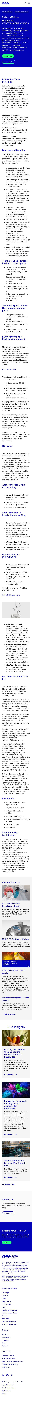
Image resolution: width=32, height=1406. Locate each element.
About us (5, 1334)
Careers (5, 1346)
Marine (4, 1316)
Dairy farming (6, 1301)
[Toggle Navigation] (29, 3)
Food (4, 1307)
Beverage (5, 1293)
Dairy (4, 1298)
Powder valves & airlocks (23, 11)
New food (5, 1319)
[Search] (26, 3)
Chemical (5, 1295)
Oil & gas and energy (9, 1322)
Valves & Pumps (7, 11)
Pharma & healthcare (9, 1324)
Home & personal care (9, 1313)
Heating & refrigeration (10, 1310)
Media (4, 1343)
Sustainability (6, 1337)
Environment (6, 1304)
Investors (5, 1340)
